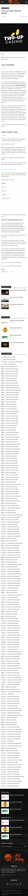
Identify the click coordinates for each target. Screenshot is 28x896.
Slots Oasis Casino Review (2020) (12, 368)
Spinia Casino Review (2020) (11, 538)
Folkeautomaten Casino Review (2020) (13, 449)
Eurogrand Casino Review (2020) (13, 755)
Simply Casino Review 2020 (11, 616)
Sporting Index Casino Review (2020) (13, 444)
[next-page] (4, 311)
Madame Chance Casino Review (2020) (18, 290)
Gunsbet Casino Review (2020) (11, 566)
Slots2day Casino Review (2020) (12, 465)
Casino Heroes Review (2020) (11, 406)
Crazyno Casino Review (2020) (11, 590)
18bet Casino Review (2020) (12, 762)
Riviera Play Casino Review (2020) (12, 602)
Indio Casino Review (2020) (13, 785)
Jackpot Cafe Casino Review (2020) (14, 507)
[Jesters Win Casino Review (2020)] (5, 344)
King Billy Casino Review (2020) (13, 609)
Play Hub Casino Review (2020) (11, 460)
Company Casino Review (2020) (16, 304)
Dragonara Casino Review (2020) (14, 571)
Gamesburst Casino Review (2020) (12, 392)
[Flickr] (14, 884)
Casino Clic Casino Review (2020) (14, 580)
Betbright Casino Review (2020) (13, 663)
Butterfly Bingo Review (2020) (11, 562)
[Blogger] (7, 884)
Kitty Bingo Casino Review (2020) (14, 635)
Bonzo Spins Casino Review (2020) (14, 736)
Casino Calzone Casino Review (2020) (14, 760)
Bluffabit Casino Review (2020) (13, 531)
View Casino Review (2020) (13, 623)
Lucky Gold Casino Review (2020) (12, 418)
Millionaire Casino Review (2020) (14, 585)
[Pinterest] (12, 20)
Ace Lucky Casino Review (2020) (12, 439)
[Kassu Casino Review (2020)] (5, 330)
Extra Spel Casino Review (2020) (14, 774)
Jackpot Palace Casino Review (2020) (15, 679)
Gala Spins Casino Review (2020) (14, 691)
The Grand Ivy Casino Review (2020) (14, 573)
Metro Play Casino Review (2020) (14, 583)
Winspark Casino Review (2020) (9, 357)
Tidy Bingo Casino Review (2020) (13, 550)
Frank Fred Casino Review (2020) (14, 684)
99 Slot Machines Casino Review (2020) (13, 606)
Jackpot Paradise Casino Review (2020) (14, 515)
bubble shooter (4, 361)
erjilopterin (3, 507)
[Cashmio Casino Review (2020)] (5, 299)
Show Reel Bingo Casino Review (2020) (13, 557)
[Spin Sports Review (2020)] (5, 337)
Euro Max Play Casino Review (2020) (14, 743)
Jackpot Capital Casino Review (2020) (14, 668)
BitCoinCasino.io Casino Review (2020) (13, 496)
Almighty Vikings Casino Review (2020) (13, 390)
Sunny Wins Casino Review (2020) (13, 682)
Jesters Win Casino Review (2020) (17, 342)
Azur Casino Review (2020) (12, 597)
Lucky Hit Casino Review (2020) (11, 399)
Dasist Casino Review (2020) (11, 413)
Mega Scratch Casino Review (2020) (12, 545)
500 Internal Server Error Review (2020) (14, 781)
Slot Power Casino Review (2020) (12, 432)
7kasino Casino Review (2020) (11, 441)
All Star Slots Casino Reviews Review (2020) (16, 776)
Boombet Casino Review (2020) (13, 576)
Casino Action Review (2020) (11, 408)
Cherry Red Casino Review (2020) (12, 394)
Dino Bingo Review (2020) (10, 510)
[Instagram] (17, 884)
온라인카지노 (3, 642)
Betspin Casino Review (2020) (11, 540)
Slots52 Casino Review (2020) (12, 771)
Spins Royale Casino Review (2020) (12, 672)
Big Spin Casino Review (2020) (11, 463)
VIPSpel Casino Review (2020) (13, 630)
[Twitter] (9, 20)
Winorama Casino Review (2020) (12, 489)
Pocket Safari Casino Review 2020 (14, 552)
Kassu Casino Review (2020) (16, 327)
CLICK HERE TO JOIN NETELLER (8, 169)
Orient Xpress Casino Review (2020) (12, 656)
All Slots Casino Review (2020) (11, 366)
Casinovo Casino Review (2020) (13, 646)
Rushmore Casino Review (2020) (12, 470)
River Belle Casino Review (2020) (12, 446)
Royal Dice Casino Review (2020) (12, 420)
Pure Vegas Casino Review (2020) (12, 661)
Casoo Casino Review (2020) (11, 404)
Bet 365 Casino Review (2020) (11, 748)
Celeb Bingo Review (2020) (11, 512)
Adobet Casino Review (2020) (11, 722)
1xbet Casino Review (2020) (12, 588)
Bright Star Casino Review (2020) (12, 451)
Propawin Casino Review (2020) (12, 397)
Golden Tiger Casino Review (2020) (12, 385)
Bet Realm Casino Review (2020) (12, 467)
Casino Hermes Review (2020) (11, 425)
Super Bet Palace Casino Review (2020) (13, 484)
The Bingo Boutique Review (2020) (13, 651)
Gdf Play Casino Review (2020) (11, 592)
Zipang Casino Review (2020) (12, 621)
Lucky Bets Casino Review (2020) (12, 416)
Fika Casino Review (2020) (13, 649)
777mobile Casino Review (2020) (13, 778)
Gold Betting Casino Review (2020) (15, 361)
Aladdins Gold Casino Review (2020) (14, 745)
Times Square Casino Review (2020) (14, 677)
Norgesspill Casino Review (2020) (12, 750)
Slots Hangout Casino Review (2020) (12, 437)
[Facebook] (6, 20)
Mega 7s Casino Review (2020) (13, 604)
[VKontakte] (20, 884)
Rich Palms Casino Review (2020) (17, 320)
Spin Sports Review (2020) (15, 335)
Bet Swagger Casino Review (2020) (12, 548)
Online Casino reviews (8, 6)
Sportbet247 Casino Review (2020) (12, 477)
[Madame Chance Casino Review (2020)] (5, 292)
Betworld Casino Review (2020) (11, 479)
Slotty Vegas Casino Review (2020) (14, 578)
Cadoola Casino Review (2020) (13, 526)
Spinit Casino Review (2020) (11, 503)
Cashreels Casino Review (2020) (12, 618)
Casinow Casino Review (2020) (11, 474)
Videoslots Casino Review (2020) (14, 555)
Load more (13, 349)
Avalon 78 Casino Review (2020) (14, 599)
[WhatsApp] (15, 20)
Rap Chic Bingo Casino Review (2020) (14, 654)
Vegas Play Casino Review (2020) (13, 533)
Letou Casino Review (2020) (11, 482)
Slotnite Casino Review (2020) (13, 642)
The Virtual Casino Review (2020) (12, 423)
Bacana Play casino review (11, 427)
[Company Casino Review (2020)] (5, 306)
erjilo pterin (3, 517)
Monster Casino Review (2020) (13, 644)
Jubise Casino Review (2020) (11, 472)
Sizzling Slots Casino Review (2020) (14, 767)
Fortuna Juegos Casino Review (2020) (14, 564)
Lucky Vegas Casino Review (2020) (12, 453)
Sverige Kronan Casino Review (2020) (14, 595)
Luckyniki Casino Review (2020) (14, 522)
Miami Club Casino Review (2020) (12, 371)
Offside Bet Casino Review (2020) (14, 536)
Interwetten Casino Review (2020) (12, 505)
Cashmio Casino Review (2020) (16, 297)
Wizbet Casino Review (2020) (11, 456)
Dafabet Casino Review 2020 (11, 687)
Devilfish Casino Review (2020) (13, 757)
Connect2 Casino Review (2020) (12, 383)
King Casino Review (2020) (11, 401)
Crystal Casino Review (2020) (11, 378)
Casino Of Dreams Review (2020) (14, 628)
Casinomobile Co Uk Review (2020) (12, 637)
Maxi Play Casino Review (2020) (14, 753)
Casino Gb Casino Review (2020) (13, 569)
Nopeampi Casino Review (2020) (12, 373)
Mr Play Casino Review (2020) (11, 380)
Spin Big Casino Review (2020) (13, 632)
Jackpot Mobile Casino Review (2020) (13, 500)
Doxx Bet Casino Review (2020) (13, 675)
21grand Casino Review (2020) (11, 434)
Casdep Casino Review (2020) (11, 458)
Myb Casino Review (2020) (13, 524)
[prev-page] (2, 311)
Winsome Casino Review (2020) (13, 517)
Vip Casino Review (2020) (12, 670)
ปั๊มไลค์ (2, 371)
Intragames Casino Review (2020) (12, 411)
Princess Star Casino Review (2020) (12, 689)
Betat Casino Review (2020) (11, 430)
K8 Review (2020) (11, 694)
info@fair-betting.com (11, 875)
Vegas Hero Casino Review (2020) (12, 519)
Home (2, 6)
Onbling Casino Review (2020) (11, 486)
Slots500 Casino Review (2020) (11, 611)
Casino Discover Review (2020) (11, 498)
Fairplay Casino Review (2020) (13, 529)
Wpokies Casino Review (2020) (13, 639)
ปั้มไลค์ (2, 366)
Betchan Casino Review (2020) (13, 769)
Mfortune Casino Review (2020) (13, 625)
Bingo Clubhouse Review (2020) (12, 559)
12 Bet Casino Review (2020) (11, 720)
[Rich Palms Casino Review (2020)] (5, 322)
